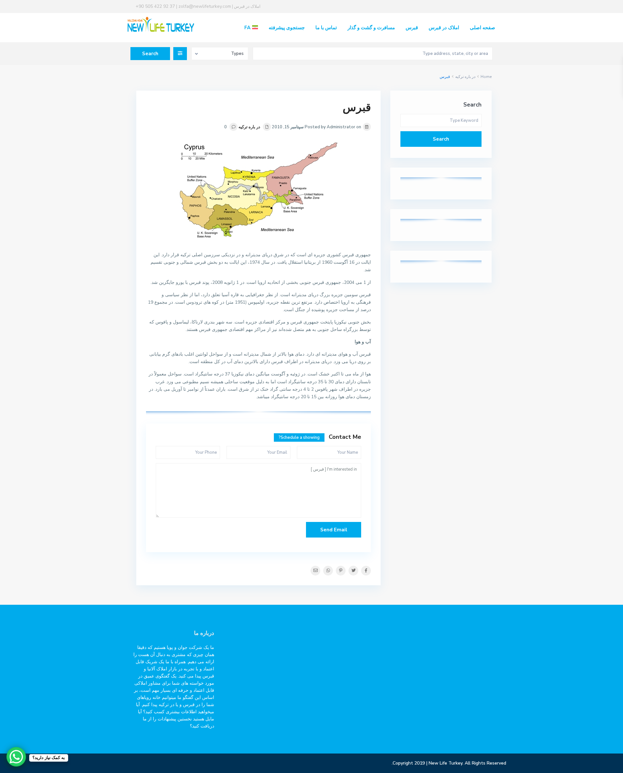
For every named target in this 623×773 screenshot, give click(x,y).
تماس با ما (326, 27)
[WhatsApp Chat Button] (16, 757)
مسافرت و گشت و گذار (371, 27)
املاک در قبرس (444, 27)
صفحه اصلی (482, 27)
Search (441, 139)
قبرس (412, 27)
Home (486, 76)
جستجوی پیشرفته (287, 27)
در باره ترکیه (465, 76)
